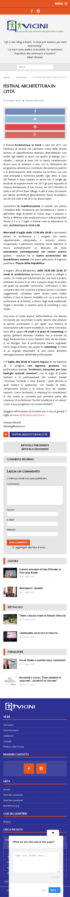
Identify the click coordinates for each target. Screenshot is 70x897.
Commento (13, 483)
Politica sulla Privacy (13, 746)
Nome (10, 509)
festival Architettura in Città (29, 434)
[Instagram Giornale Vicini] (38, 11)
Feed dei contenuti (12, 794)
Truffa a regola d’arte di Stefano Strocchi (42, 615)
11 (8, 862)
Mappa (7, 821)
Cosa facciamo (11, 730)
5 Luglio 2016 (13, 100)
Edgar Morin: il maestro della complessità (43, 660)
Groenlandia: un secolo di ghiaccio (39, 632)
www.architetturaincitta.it (29, 415)
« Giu (6, 881)
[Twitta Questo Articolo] (35, 119)
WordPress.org (11, 805)
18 (8, 867)
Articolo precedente (35, 445)
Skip (43, 890)
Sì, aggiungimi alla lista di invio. (29, 547)
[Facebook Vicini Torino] (32, 11)
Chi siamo (8, 724)
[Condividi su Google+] (35, 135)
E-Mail (10, 519)
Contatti (7, 741)
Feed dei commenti (13, 800)
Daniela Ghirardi (34, 100)
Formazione (15, 652)
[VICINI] (35, 27)
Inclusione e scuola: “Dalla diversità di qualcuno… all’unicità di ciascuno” (40, 679)
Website (11, 529)
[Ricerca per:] (35, 66)
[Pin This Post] (35, 127)
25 (8, 873)
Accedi (6, 789)
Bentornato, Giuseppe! (31, 588)
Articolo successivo (35, 449)
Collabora (8, 735)
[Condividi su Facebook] (35, 112)
